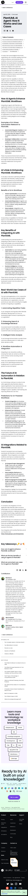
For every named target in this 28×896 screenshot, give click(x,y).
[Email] (4, 31)
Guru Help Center (21, 820)
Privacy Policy (5, 893)
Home (2, 807)
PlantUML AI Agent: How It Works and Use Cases (13, 809)
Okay (24, 892)
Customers (13, 823)
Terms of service (7, 877)
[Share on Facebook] (13, 31)
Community (13, 833)
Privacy (23, 877)
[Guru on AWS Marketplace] (14, 862)
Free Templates (5, 863)
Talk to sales (19, 2)
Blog (11, 837)
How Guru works (3, 823)
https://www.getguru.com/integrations (12, 534)
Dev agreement (16, 877)
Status (20, 824)
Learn (11, 819)
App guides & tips (15, 807)
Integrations (4, 827)
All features (3, 831)
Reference (7, 807)
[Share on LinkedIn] (7, 31)
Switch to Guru (4, 859)
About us (3, 851)
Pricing (2, 819)
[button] (25, 2)
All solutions (4, 834)
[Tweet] (10, 31)
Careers (3, 847)
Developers (13, 830)
